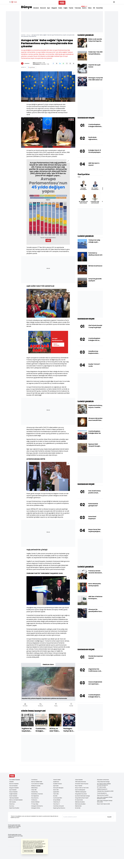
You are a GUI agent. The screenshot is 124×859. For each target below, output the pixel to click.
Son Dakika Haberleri (14, 779)
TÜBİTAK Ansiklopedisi (80, 792)
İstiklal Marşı (34, 787)
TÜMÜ (79, 177)
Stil (94, 8)
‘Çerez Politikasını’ (39, 846)
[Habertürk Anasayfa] (62, 2)
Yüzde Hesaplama (102, 793)
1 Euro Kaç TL (56, 804)
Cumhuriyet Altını (57, 798)
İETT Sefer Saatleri (101, 787)
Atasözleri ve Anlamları (103, 779)
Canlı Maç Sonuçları (58, 806)
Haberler (23, 35)
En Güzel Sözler (79, 800)
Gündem (36, 8)
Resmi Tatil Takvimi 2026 (103, 804)
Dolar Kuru (12, 804)
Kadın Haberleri (13, 796)
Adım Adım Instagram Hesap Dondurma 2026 (104, 797)
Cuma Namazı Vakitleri (37, 783)
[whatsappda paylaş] (63, 63)
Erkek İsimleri (78, 806)
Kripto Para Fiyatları (14, 808)
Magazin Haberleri (14, 787)
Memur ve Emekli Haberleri (16, 800)
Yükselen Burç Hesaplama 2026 (105, 791)
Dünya (26, 7)
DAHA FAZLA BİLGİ (28, 851)
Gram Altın (56, 789)
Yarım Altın (56, 794)
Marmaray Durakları (80, 804)
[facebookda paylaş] (53, 63)
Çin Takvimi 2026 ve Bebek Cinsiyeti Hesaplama (104, 784)
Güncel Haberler (13, 785)
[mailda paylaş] (66, 63)
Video (90, 8)
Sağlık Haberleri (13, 794)
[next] (74, 723)
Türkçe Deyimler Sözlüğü (103, 781)
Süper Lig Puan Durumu (59, 808)
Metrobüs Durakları (80, 802)
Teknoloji (78, 8)
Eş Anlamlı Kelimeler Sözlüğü (82, 796)
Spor (48, 8)
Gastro (84, 8)
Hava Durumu (34, 798)
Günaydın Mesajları (58, 787)
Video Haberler (79, 779)
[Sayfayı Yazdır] (70, 63)
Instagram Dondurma (37, 806)
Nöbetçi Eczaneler (35, 785)
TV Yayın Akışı (34, 804)
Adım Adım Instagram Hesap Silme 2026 (104, 801)
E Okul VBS (34, 789)
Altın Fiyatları (12, 802)
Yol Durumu (34, 800)
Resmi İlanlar (100, 8)
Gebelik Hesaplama (102, 789)
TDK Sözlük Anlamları (80, 781)
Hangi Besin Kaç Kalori (81, 794)
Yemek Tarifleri (57, 779)
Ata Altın (55, 796)
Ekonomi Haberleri (13, 783)
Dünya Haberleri (13, 792)
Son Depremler (35, 796)
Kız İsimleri (77, 808)
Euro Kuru (11, 806)
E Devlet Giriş (34, 792)
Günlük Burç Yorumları (37, 794)
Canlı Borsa (34, 779)
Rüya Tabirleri (78, 785)
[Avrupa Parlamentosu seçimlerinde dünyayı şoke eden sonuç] (39, 342)
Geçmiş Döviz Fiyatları (102, 795)
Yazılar (71, 8)
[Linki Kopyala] (73, 63)
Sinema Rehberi (35, 802)
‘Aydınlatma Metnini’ (28, 848)
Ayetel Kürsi (56, 781)
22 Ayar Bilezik (56, 800)
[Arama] (10, 2)
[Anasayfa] (12, 775)
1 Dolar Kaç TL (56, 802)
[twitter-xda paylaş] (56, 63)
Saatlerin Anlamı (57, 783)
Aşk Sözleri (56, 785)
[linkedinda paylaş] (60, 63)
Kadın (60, 8)
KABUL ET (39, 851)
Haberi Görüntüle (56, 344)
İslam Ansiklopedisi (80, 789)
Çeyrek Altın (56, 792)
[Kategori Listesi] (114, 2)
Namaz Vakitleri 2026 (36, 781)
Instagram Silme (35, 808)
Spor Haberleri (12, 789)
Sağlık (65, 8)
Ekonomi (43, 8)
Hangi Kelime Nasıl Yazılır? (81, 798)
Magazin (54, 8)
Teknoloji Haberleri (14, 798)
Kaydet (109, 817)
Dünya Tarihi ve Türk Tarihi (82, 787)
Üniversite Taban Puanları (81, 783)
